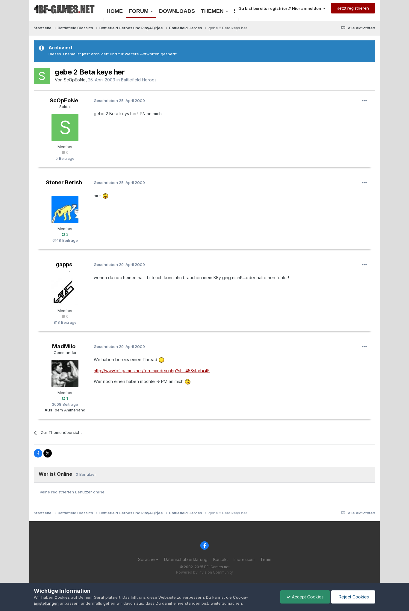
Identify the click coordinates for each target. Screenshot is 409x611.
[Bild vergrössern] (105, 195)
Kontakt (220, 559)
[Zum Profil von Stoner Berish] (64, 209)
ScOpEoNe (75, 79)
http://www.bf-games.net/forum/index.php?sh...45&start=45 (152, 370)
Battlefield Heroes (139, 79)
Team (265, 559)
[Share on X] (47, 453)
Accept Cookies (307, 596)
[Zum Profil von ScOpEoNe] (42, 76)
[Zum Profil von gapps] (64, 291)
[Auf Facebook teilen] (38, 453)
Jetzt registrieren (353, 8)
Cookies (62, 597)
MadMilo (63, 346)
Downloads (177, 11)
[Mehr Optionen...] (364, 100)
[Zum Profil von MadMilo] (64, 373)
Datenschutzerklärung (185, 559)
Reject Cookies (353, 596)
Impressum (244, 559)
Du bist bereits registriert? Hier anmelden (280, 8)
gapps (64, 264)
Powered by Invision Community (204, 572)
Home (115, 11)
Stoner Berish (64, 182)
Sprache (147, 559)
